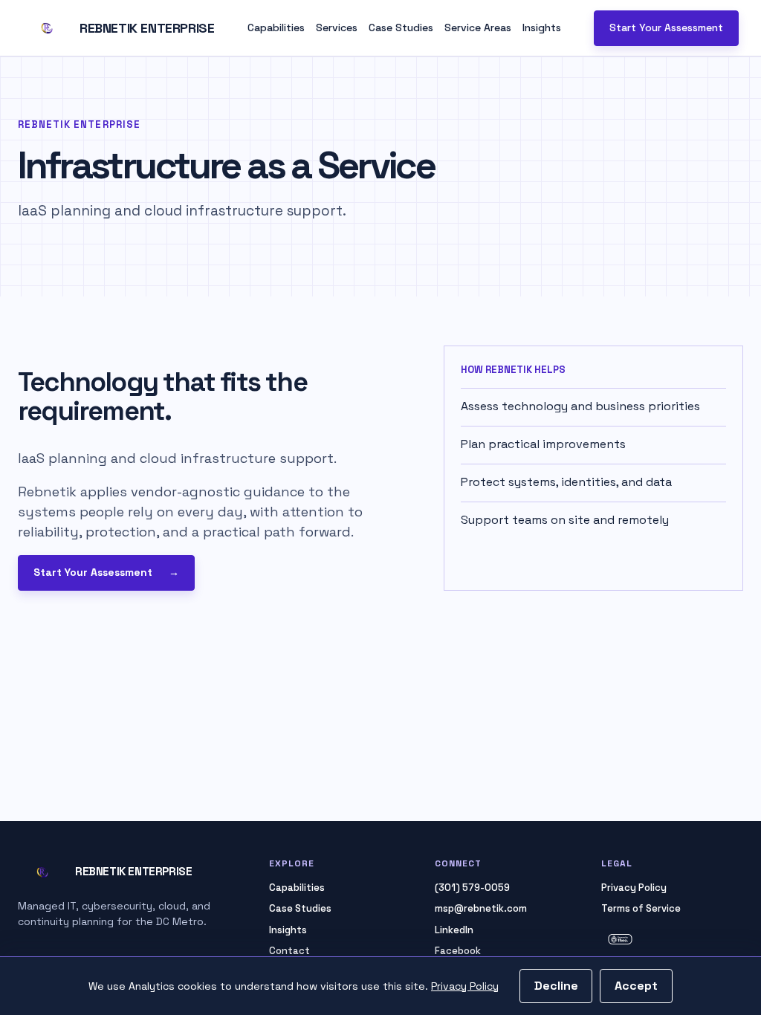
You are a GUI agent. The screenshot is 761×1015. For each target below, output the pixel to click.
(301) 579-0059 (472, 887)
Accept (636, 985)
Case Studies (401, 27)
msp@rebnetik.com (481, 908)
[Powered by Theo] (672, 938)
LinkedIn (454, 930)
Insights (541, 27)
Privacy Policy (465, 986)
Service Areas (477, 27)
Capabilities (276, 27)
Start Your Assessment (666, 27)
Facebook (458, 950)
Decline (556, 985)
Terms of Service (641, 908)
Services (336, 27)
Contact (289, 950)
